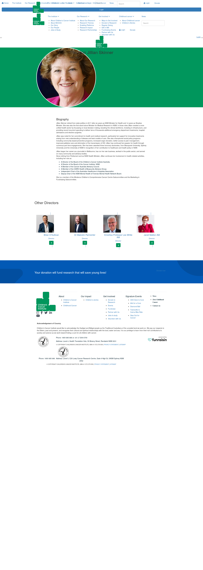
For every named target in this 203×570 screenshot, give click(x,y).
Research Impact (86, 27)
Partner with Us (107, 32)
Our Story (54, 25)
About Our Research (87, 20)
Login (147, 3)
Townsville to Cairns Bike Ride (136, 311)
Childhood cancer (126, 16)
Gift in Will (105, 27)
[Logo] (39, 7)
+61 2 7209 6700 (81, 337)
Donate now (160, 270)
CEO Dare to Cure (137, 300)
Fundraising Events (109, 30)
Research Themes (87, 23)
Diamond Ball (135, 306)
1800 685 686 (67, 337)
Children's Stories (128, 23)
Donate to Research (109, 23)
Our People (55, 27)
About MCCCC (56, 23)
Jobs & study (112, 315)
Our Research (67, 3)
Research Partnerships (88, 30)
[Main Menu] (1, 37)
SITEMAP (123, 344)
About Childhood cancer (131, 20)
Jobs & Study (56, 30)
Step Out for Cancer (134, 316)
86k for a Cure (135, 303)
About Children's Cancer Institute (63, 20)
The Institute (52, 3)
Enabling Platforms (87, 25)
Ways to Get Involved (109, 20)
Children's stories (92, 300)
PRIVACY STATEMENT (111, 344)
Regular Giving (107, 25)
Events (110, 305)
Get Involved (83, 3)
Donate (157, 3)
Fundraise (111, 309)
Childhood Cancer (99, 3)
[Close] (202, 37)
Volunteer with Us (108, 34)
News (112, 3)
